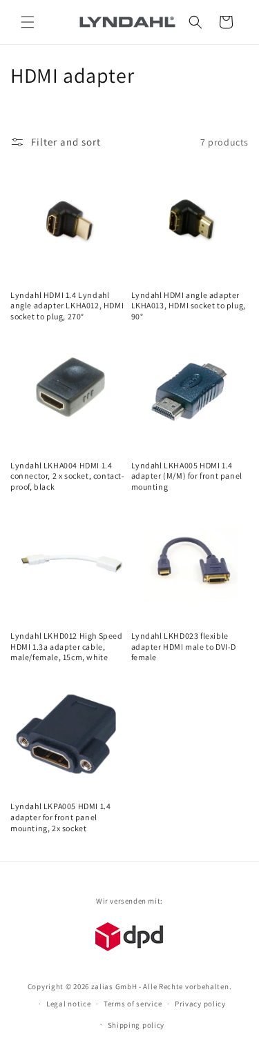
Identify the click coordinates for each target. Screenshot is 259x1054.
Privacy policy (200, 1003)
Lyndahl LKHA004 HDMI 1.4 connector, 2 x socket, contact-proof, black (67, 476)
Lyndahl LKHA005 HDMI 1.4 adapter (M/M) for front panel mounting (186, 476)
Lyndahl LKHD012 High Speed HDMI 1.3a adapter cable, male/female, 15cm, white (66, 646)
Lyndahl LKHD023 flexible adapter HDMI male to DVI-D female (184, 646)
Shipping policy (136, 1025)
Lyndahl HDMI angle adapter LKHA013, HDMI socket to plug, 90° (188, 305)
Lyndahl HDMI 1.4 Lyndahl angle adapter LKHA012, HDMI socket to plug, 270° (67, 305)
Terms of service (133, 1003)
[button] (27, 22)
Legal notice (68, 1003)
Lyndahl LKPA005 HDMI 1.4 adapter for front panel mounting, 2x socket (60, 817)
